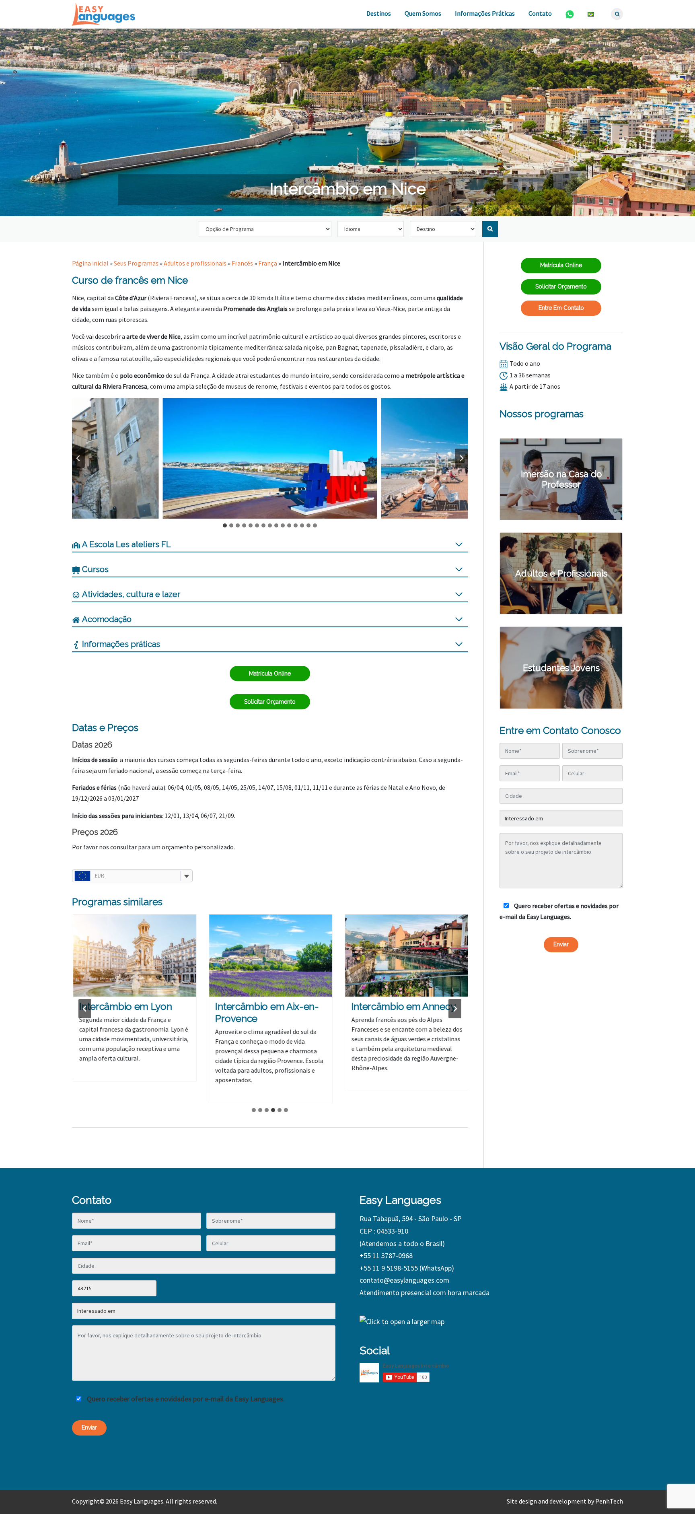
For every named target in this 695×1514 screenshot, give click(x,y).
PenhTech (609, 1501)
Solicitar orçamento (270, 701)
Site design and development (546, 1501)
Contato (540, 13)
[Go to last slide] (78, 458)
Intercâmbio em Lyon (124, 1006)
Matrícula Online (270, 673)
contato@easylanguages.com (404, 1280)
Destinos (378, 13)
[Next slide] (461, 458)
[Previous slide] (84, 1008)
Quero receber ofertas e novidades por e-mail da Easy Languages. (559, 911)
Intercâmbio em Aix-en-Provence (266, 1012)
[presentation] (133, 956)
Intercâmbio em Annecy (402, 1006)
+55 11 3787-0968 (386, 1255)
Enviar (561, 944)
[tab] (225, 525)
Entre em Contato (561, 308)
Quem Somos (423, 13)
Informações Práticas (485, 13)
